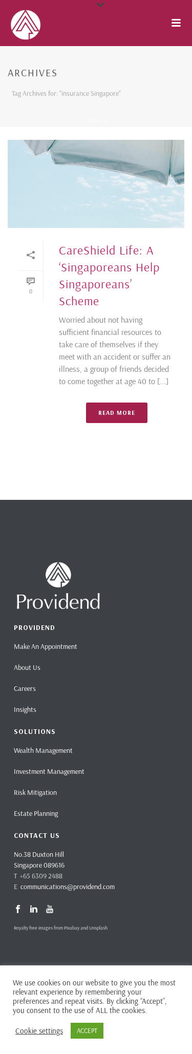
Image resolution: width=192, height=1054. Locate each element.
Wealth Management (43, 750)
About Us (27, 667)
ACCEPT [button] (87, 1030)
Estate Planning (36, 813)
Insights (25, 709)
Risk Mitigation (35, 792)
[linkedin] (34, 909)
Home (94, 120)
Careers (25, 688)
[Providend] (5, 23)
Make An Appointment (45, 646)
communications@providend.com (67, 886)
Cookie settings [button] (39, 1031)
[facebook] (18, 909)
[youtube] (50, 909)
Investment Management (49, 771)
